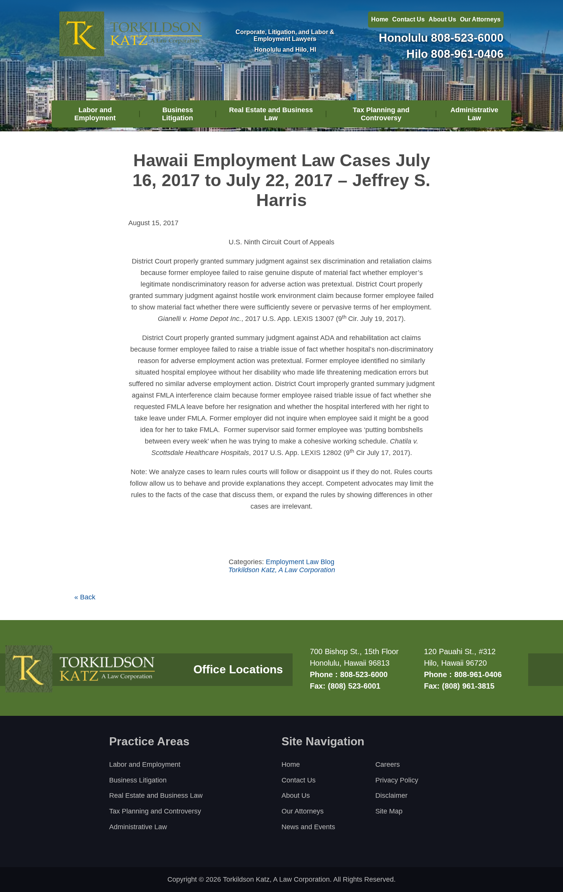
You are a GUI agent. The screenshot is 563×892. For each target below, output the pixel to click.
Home (379, 19)
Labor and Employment (95, 114)
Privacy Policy (396, 780)
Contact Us (408, 19)
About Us (442, 19)
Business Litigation (177, 114)
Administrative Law (474, 114)
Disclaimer (391, 795)
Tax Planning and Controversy (381, 114)
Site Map (389, 811)
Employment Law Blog (300, 562)
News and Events (308, 827)
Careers (387, 764)
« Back (84, 597)
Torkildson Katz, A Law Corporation (281, 570)
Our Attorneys (480, 19)
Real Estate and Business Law (271, 114)
